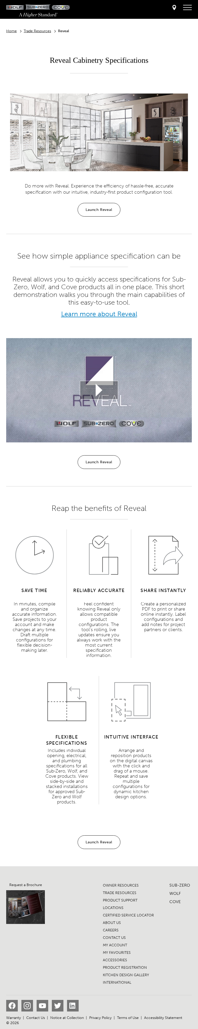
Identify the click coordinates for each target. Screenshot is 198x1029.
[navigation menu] (187, 7)
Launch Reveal (99, 210)
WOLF (175, 893)
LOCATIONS (113, 908)
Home (11, 31)
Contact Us (35, 1018)
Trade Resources (37, 31)
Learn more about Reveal (99, 314)
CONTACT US (114, 938)
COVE (175, 901)
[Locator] (174, 8)
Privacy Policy (100, 1018)
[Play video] (99, 390)
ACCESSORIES (115, 960)
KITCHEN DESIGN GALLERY (126, 975)
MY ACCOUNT (115, 945)
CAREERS (111, 930)
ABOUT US (112, 923)
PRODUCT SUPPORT (120, 900)
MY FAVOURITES (117, 952)
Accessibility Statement (163, 1018)
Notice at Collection (67, 1018)
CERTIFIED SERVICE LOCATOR (128, 915)
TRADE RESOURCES (119, 893)
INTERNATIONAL (117, 982)
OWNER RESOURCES (121, 885)
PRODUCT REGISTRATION (125, 967)
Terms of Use (128, 1018)
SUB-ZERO (179, 885)
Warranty (13, 1018)
